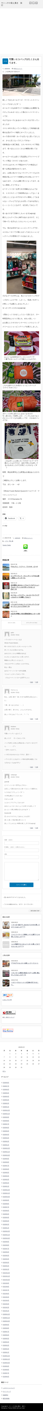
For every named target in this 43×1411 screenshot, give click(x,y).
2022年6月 (6, 1252)
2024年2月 (6, 1183)
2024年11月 (6, 1151)
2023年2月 (6, 1224)
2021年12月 (6, 1273)
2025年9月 (6, 1117)
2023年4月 (6, 1217)
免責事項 (5, 1395)
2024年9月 (6, 1158)
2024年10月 (6, 1155)
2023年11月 (6, 1193)
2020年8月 (6, 1328)
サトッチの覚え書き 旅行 (11, 4)
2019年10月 (6, 1362)
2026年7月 (6, 1086)
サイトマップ (7, 1391)
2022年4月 (6, 1259)
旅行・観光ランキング (8, 1017)
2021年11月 (6, 1276)
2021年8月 (6, 1286)
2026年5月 (6, 1093)
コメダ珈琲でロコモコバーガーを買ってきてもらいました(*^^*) (25, 945)
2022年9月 (6, 1241)
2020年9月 (6, 1324)
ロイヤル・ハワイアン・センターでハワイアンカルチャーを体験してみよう (25, 596)
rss (30, 3)
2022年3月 (6, 1262)
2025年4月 (6, 1134)
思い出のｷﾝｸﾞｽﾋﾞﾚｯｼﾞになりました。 (15, 897)
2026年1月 (6, 1107)
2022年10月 (6, 1238)
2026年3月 (6, 1100)
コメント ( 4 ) (11, 622)
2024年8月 (6, 1162)
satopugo (7, 68)
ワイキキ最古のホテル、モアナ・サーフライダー (18, 904)
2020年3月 (6, 1345)
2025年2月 (6, 1141)
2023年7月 (6, 1207)
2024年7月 (6, 1165)
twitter (33, 3)
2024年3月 (6, 1179)
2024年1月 (6, 1186)
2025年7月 (6, 1124)
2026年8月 (6, 1082)
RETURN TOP (35, 911)
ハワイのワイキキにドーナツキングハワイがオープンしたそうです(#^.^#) (25, 605)
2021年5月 (6, 1297)
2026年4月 (6, 1096)
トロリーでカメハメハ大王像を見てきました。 (24, 984)
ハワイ (6, 541)
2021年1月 (6, 1310)
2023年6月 (6, 1210)
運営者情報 (6, 1398)
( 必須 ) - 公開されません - (14, 847)
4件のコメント (18, 68)
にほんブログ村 (7, 999)
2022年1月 (6, 1269)
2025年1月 (6, 1145)
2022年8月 (6, 1245)
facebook (36, 3)
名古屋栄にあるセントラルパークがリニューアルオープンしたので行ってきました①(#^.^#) (25, 587)
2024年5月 (6, 1172)
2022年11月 (6, 1234)
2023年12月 (6, 1190)
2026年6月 (6, 1089)
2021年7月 (6, 1290)
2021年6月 (6, 1293)
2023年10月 (6, 1196)
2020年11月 (6, 1317)
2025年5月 (6, 1131)
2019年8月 (6, 1369)
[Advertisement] (21, 31)
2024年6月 (6, 1169)
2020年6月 (6, 1335)
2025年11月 (6, 1113)
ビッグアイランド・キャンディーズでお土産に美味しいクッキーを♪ (25, 577)
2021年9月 (6, 1283)
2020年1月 (6, 1352)
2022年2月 (6, 1266)
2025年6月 (6, 1127)
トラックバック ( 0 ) (31, 622)
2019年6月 (6, 1376)
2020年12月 (6, 1314)
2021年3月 (6, 1304)
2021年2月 (6, 1307)
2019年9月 (6, 1366)
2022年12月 (6, 1231)
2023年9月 (6, 1200)
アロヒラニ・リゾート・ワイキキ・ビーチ (24, 566)
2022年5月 (6, 1255)
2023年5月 (6, 1214)
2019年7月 (6, 1373)
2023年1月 (6, 1228)
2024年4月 (6, 1176)
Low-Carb (22, 1408)
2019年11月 (6, 1359)
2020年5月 (6, 1338)
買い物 (11, 541)
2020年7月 (6, 1331)
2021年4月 (6, 1300)
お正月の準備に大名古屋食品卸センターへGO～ (25, 615)
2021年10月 (6, 1279)
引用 (36, 682)
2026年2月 (6, 1103)
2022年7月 (6, 1248)
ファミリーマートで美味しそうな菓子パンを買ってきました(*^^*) (25, 936)
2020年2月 (6, 1349)
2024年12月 (6, 1148)
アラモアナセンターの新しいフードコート (24, 963)
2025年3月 (6, 1138)
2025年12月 (6, 1110)
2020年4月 (6, 1342)
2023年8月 (6, 1203)
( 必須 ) (8, 840)
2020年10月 (6, 1321)
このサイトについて (9, 1388)
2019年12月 (6, 1356)
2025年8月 (6, 1120)
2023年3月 (6, 1221)
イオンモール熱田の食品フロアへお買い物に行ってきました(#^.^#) (25, 974)
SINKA (14, 1408)
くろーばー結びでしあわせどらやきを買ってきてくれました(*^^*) (25, 926)
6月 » (4, 1071)
